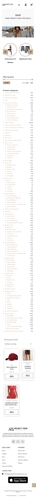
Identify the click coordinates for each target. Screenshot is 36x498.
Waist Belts (10, 271)
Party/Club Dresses (13, 118)
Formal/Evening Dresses (14, 109)
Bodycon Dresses (12, 105)
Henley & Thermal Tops (14, 151)
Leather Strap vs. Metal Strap (16, 204)
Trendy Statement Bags (14, 326)
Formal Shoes (11, 184)
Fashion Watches (12, 251)
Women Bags (9, 313)
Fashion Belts (11, 262)
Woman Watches (10, 243)
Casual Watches (12, 196)
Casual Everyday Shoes (14, 295)
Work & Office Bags (13, 328)
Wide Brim (10, 286)
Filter (6, 82)
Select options (12, 376)
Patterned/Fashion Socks (15, 222)
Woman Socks (9, 214)
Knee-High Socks (12, 220)
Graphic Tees (11, 149)
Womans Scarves (10, 289)
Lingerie (7, 132)
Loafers (9, 187)
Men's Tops (8, 143)
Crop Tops (10, 234)
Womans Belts (9, 258)
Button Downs (11, 229)
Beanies (9, 167)
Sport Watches (11, 206)
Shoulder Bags (11, 322)
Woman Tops (9, 225)
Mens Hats (8, 163)
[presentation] (5, 51)
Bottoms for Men (26, 59)
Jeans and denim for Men (13, 125)
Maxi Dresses (11, 111)
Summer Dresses (12, 120)
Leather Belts (11, 264)
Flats (8, 300)
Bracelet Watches (12, 245)
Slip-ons (9, 189)
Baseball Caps (11, 165)
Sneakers (10, 191)
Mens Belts (8, 160)
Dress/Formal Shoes (13, 298)
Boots (9, 180)
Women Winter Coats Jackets (14, 331)
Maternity (8, 135)
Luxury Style (11, 255)
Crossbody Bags (12, 320)
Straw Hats (10, 284)
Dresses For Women (11, 103)
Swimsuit (8, 211)
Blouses (9, 227)
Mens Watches (9, 193)
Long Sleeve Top (12, 236)
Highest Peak (9, 122)
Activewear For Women (12, 93)
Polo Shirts (10, 155)
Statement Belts (12, 269)
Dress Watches (11, 202)
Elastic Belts (10, 260)
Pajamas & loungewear (12, 209)
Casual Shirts (11, 147)
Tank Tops (10, 240)
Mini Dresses (11, 115)
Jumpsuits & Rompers (11, 130)
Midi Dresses (11, 113)
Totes (8, 324)
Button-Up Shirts (12, 145)
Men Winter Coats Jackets (13, 140)
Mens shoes (9, 178)
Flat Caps (10, 173)
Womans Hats (9, 273)
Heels (9, 302)
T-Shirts (9, 158)
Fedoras (9, 171)
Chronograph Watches (14, 198)
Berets (9, 278)
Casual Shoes (11, 182)
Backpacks (10, 315)
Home (7, 18)
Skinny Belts (11, 266)
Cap (6, 100)
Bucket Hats (11, 169)
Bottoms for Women (11, 98)
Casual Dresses (12, 107)
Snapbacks (10, 176)
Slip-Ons (9, 306)
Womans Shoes (9, 291)
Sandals (9, 304)
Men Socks (8, 138)
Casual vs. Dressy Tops (14, 231)
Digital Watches (11, 200)
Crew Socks (10, 218)
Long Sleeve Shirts (13, 153)
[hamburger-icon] (19, 5)
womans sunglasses (11, 311)
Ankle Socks (11, 216)
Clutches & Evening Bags (14, 318)
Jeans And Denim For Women (14, 127)
